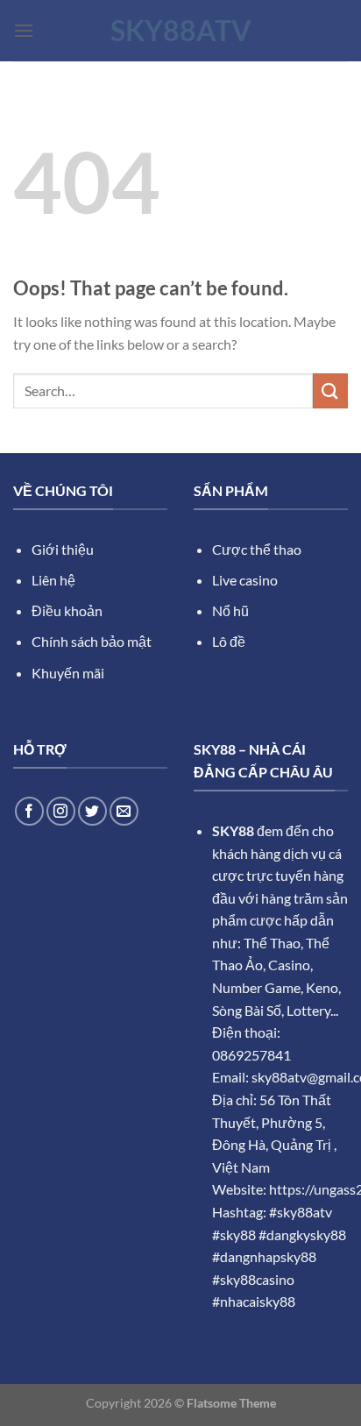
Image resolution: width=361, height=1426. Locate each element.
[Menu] (23, 30)
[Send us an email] (124, 811)
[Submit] (330, 390)
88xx (208, 682)
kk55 (248, 682)
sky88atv (180, 31)
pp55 (288, 682)
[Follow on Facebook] (29, 811)
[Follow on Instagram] (60, 811)
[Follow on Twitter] (92, 811)
